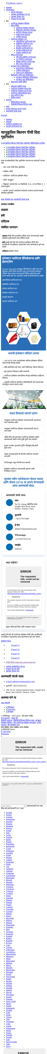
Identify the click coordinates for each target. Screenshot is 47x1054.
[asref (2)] (15, 649)
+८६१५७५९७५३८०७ (23, 539)
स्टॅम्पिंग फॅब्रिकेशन (23, 71)
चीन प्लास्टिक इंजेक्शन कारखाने (24, 723)
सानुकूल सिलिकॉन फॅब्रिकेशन (27, 77)
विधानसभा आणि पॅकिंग (19, 82)
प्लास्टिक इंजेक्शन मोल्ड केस (21, 89)
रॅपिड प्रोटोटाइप (17, 55)
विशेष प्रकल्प (16, 98)
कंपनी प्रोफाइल (16, 12)
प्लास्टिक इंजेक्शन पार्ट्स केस (21, 91)
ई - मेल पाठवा (6, 732)
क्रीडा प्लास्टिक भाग (23, 46)
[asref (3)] (15, 654)
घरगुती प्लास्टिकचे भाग (24, 50)
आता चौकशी (5, 703)
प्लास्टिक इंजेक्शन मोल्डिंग (20, 23)
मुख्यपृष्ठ (9, 8)
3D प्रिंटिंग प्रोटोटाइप (24, 59)
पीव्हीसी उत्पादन (6, 720)
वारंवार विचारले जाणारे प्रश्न (16, 109)
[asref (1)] (15, 645)
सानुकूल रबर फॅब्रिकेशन (24, 80)
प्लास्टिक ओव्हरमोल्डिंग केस (21, 93)
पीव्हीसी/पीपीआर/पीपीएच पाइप (21, 104)
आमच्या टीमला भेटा (17, 17)
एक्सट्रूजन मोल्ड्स (23, 35)
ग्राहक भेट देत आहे (18, 19)
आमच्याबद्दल (10, 10)
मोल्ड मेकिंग (15, 26)
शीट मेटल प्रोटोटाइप (23, 64)
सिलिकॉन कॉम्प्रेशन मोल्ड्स (26, 30)
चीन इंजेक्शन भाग (13, 725)
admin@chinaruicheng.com (26, 529)
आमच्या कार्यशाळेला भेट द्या (20, 14)
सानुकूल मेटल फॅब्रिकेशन (20, 66)
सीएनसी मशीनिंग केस (18, 86)
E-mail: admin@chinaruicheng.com (20, 681)
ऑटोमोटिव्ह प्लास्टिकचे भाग (25, 41)
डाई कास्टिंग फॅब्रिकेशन (24, 68)
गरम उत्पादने (5, 718)
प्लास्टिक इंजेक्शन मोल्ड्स (25, 28)
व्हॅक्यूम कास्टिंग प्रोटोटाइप (25, 62)
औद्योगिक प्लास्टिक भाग (24, 44)
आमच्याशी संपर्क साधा (13, 111)
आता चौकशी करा (7, 199)
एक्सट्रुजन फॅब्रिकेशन (24, 73)
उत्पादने (8, 100)
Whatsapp (5, 734)
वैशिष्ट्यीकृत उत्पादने (18, 102)
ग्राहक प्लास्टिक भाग (23, 53)
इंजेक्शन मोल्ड (6, 641)
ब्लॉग (7, 106)
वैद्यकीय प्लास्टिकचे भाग (24, 48)
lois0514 (18, 549)
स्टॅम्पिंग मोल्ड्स (21, 37)
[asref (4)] (15, 658)
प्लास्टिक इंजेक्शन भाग (19, 39)
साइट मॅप (14, 718)
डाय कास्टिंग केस (17, 95)
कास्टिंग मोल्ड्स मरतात (24, 32)
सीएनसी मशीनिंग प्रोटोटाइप (26, 57)
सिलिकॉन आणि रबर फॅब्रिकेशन (22, 75)
